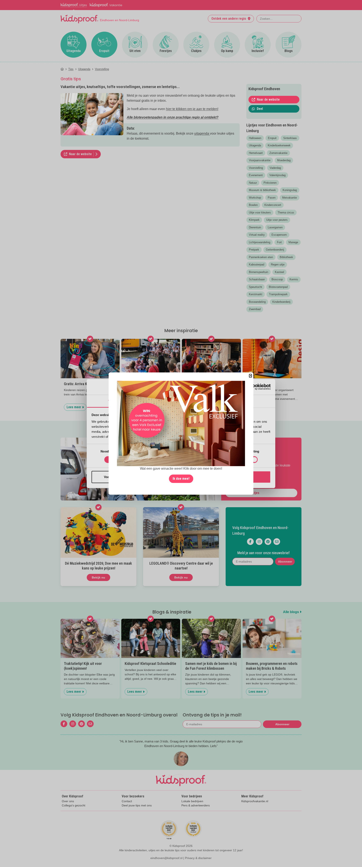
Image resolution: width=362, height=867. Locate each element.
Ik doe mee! (181, 479)
